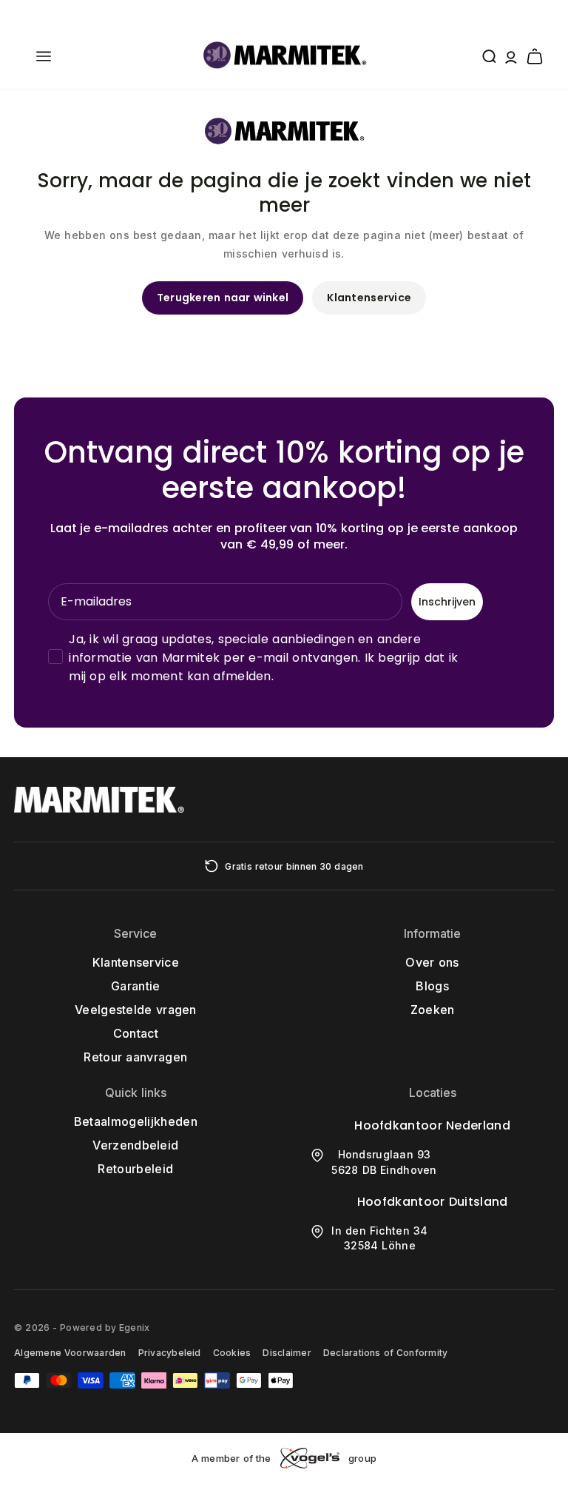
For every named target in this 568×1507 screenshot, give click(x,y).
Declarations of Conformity (385, 1352)
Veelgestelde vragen (136, 1010)
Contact (135, 1033)
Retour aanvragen (135, 1057)
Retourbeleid (135, 1169)
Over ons (432, 962)
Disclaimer (287, 1352)
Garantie (135, 986)
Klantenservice (369, 297)
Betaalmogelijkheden (135, 1121)
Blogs (432, 986)
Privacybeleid (169, 1352)
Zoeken (432, 1010)
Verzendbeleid (135, 1145)
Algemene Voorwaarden (70, 1352)
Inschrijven (447, 601)
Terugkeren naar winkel (223, 297)
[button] (43, 56)
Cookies (232, 1352)
